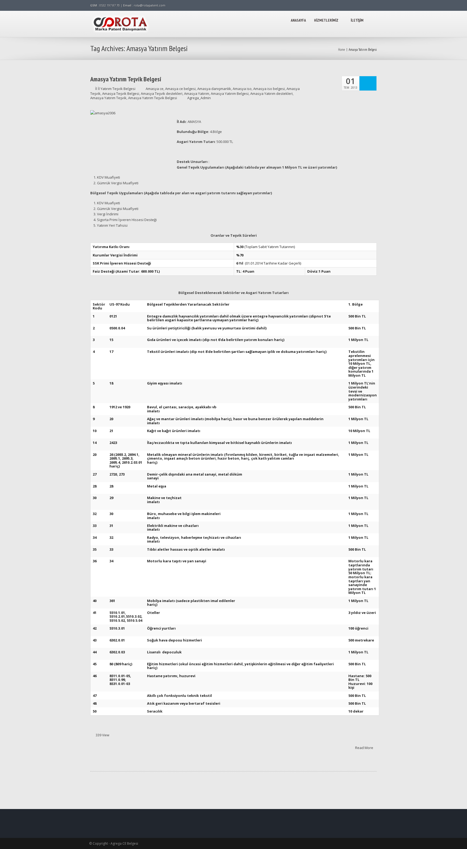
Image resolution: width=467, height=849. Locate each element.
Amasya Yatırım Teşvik (108, 97)
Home (341, 49)
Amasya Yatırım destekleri (271, 93)
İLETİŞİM (357, 20)
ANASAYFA (298, 20)
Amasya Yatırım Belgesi (230, 93)
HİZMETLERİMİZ (326, 20)
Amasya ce (155, 88)
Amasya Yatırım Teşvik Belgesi (125, 79)
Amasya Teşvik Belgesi (120, 93)
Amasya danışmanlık (214, 88)
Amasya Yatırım (196, 93)
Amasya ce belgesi (180, 88)
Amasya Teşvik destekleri (161, 93)
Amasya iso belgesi (269, 88)
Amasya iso (242, 88)
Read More (364, 747)
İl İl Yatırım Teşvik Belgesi (115, 88)
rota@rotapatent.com (149, 5)
